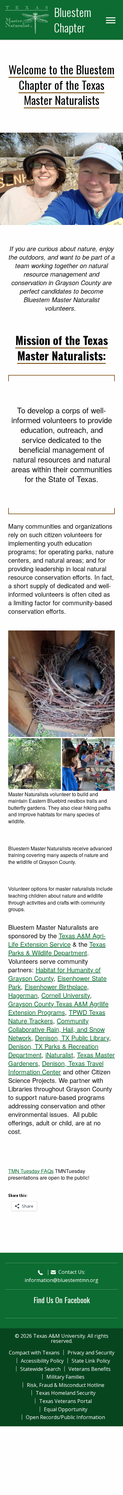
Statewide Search (40, 1369)
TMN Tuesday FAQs (31, 1171)
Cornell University (65, 995)
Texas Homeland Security (66, 1392)
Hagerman (23, 995)
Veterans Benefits (89, 1369)
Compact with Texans (34, 1352)
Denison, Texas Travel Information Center (55, 1067)
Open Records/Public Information (65, 1417)
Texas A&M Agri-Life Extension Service (57, 940)
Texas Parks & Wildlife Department (57, 948)
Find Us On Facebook (61, 1299)
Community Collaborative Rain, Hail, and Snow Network (56, 1029)
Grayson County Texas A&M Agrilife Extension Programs (58, 1008)
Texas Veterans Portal (65, 1401)
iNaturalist (59, 1054)
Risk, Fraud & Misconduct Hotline (65, 1385)
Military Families (65, 1376)
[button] (8, 179)
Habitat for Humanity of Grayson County (54, 974)
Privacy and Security (90, 1352)
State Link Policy (91, 1360)
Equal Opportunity (65, 1409)
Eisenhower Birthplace (56, 986)
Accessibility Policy (42, 1360)
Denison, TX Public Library (72, 1037)
